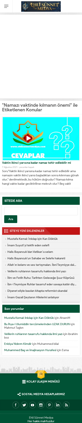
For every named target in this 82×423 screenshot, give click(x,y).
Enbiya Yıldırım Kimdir (18, 344)
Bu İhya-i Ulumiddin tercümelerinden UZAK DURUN (37, 324)
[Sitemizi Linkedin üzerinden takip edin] (58, 405)
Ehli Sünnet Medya (41, 417)
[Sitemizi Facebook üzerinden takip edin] (16, 405)
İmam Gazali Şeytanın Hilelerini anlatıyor (33, 297)
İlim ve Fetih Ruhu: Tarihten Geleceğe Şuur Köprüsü (40, 278)
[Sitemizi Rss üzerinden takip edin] (66, 405)
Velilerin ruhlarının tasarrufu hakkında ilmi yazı (36, 271)
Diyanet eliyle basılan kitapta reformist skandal (37, 291)
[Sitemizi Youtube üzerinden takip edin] (32, 405)
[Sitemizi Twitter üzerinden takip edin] (24, 405)
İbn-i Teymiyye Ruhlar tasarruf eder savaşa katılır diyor (42, 284)
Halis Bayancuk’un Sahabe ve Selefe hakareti (36, 258)
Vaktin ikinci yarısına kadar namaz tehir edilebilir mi (36, 163)
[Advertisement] (41, 55)
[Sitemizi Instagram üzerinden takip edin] (41, 405)
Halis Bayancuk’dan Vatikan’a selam (30, 252)
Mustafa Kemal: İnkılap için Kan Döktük (32, 239)
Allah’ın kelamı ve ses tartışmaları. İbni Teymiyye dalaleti (42, 265)
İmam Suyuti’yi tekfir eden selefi (28, 245)
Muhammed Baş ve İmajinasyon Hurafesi (30, 350)
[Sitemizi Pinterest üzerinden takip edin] (49, 405)
